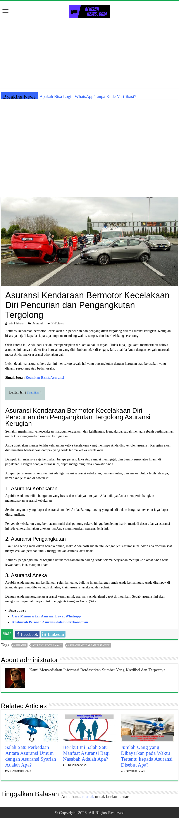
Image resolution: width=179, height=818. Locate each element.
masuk (88, 796)
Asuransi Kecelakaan (47, 645)
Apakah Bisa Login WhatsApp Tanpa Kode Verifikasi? (88, 96)
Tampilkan (33, 392)
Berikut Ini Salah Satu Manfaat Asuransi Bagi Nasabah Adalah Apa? (86, 753)
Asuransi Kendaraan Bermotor (89, 645)
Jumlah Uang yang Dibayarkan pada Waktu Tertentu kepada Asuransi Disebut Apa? (146, 756)
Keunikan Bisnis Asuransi (45, 377)
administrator (16, 323)
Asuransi (38, 323)
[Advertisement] (89, 53)
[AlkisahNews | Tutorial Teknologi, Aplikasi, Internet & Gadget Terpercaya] (89, 10)
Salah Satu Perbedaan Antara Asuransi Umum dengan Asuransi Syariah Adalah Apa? (30, 756)
